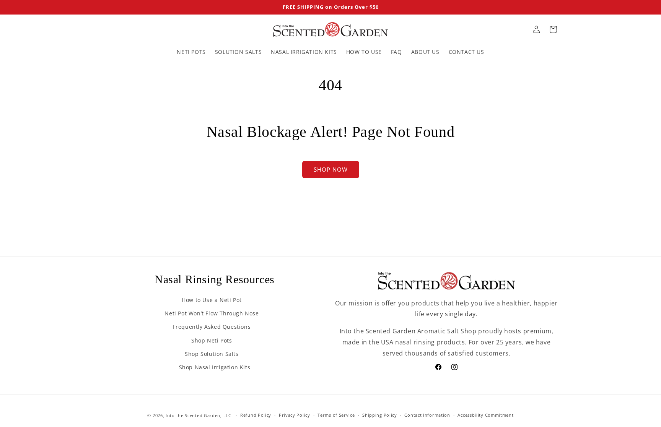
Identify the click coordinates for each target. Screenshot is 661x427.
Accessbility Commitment (485, 415)
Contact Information (427, 415)
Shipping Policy (379, 415)
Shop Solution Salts (211, 353)
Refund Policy (255, 415)
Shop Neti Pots (211, 340)
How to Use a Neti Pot (212, 300)
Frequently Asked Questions (212, 326)
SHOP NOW (331, 169)
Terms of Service (336, 415)
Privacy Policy (294, 415)
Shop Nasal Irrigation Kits (215, 367)
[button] (553, 29)
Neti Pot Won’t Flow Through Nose (211, 313)
